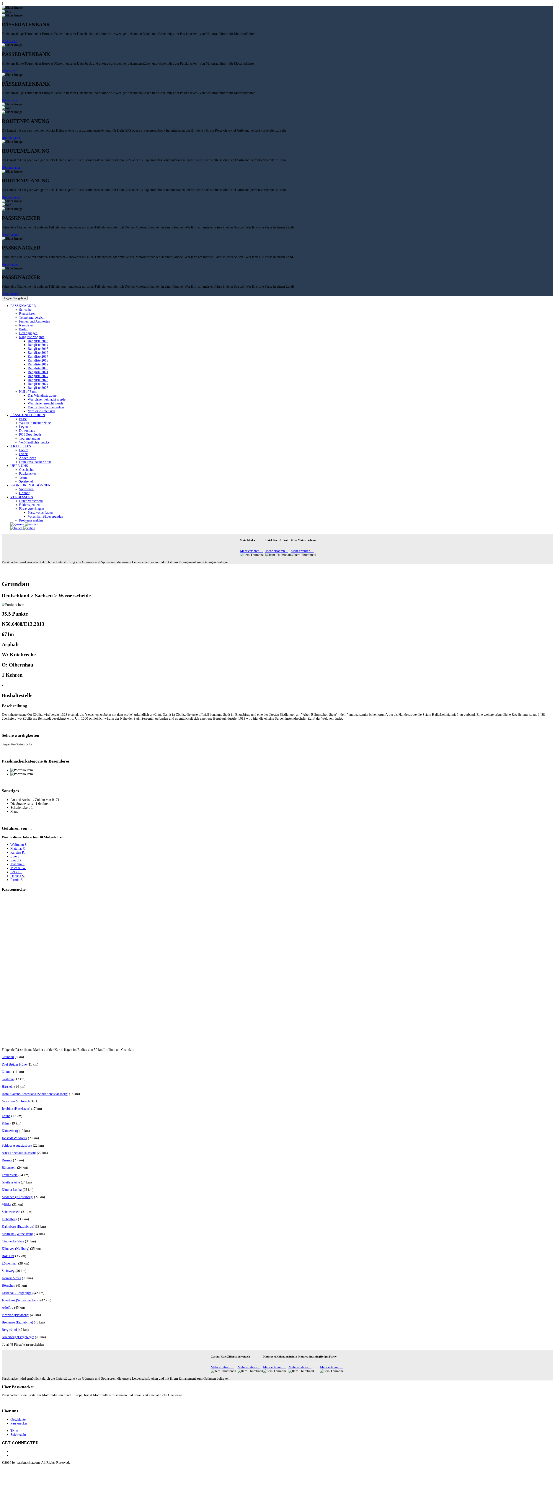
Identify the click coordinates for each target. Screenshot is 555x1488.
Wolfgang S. (19, 844)
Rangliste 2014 (38, 345)
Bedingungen (28, 333)
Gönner (24, 493)
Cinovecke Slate (13, 1241)
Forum (23, 450)
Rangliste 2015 (38, 348)
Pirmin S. (16, 880)
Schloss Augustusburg (17, 1145)
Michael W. (18, 868)
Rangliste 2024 (38, 384)
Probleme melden (31, 520)
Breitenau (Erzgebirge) (17, 1322)
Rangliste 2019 (38, 364)
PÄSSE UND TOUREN (27, 415)
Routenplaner (11, 138)
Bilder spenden (29, 505)
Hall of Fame (28, 391)
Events (23, 454)
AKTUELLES (20, 446)
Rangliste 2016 (38, 352)
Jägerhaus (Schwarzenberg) (20, 1300)
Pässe (23, 419)
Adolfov (7, 1307)
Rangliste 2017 (38, 356)
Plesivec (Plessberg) (15, 1315)
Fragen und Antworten (34, 321)
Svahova (8, 1079)
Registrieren (27, 313)
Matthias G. (18, 848)
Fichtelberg (9, 1219)
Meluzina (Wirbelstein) (17, 1234)
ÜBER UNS (19, 466)
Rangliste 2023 (38, 380)
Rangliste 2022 (38, 376)
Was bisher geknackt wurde (46, 399)
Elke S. (15, 856)
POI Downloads (30, 434)
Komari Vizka (11, 1278)
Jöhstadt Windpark (14, 1138)
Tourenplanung (29, 438)
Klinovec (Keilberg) (15, 1248)
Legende (25, 427)
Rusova (7, 1160)
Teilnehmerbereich (31, 317)
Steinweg (8, 1271)
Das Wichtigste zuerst (42, 395)
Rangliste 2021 (38, 372)
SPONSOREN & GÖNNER (30, 485)
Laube (6, 1116)
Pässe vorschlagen (31, 508)
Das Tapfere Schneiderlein (46, 407)
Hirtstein (7, 1086)
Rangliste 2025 (38, 388)
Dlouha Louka (12, 1189)
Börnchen (8, 1285)
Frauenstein (10, 1175)
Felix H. (16, 872)
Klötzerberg (10, 1131)
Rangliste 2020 (38, 368)
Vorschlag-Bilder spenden (45, 516)
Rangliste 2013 (38, 341)
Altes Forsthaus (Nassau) (19, 1153)
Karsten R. (17, 852)
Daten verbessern (31, 501)
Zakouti (7, 1072)
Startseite (25, 309)
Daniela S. (17, 876)
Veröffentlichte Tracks (34, 442)
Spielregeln (26, 481)
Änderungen (27, 458)
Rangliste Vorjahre (31, 337)
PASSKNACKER (23, 306)
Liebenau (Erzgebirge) (17, 1293)
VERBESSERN (21, 497)
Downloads (27, 430)
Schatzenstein (11, 1212)
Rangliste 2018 (38, 360)
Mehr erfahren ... (251, 551)
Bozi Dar (8, 1256)
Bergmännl (9, 1330)
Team (23, 477)
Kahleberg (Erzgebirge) (18, 1226)
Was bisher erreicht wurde (45, 403)
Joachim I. (17, 864)
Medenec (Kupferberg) (17, 1197)
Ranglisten (26, 325)
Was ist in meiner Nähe (35, 423)
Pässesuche (9, 41)
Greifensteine (11, 1182)
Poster (23, 329)
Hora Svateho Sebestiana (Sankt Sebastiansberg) (35, 1094)
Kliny (6, 1123)
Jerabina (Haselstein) (16, 1108)
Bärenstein (9, 1167)
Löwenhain (9, 1263)
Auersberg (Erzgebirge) (18, 1337)
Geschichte (26, 469)
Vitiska (6, 1204)
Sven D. (16, 860)
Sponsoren (26, 489)
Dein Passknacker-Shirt (35, 462)
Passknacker (10, 234)
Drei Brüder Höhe (14, 1064)
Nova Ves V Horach (16, 1101)
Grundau (8, 1057)
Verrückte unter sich (41, 411)
